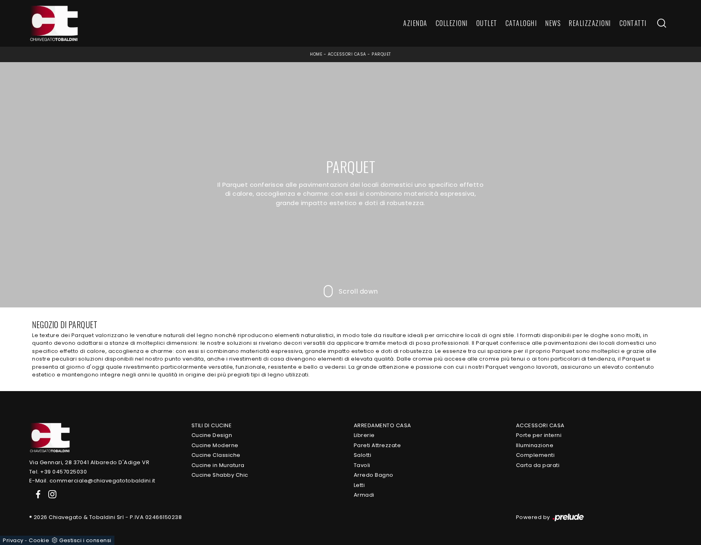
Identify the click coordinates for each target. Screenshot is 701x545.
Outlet (486, 23)
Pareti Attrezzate (377, 445)
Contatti (633, 23)
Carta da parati (538, 465)
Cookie (39, 540)
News (553, 23)
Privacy (13, 540)
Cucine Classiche (216, 455)
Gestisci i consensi (85, 540)
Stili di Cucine (211, 425)
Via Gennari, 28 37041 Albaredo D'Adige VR (89, 462)
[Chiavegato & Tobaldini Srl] (49, 437)
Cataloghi (521, 23)
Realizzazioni (590, 23)
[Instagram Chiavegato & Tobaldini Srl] (49, 494)
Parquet (381, 54)
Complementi (535, 455)
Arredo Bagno (374, 475)
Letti (359, 485)
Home (316, 54)
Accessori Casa (347, 54)
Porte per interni (539, 435)
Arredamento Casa (382, 425)
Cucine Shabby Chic (219, 475)
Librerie (364, 435)
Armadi (364, 495)
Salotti (363, 455)
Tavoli (362, 465)
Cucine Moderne (215, 445)
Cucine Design (211, 435)
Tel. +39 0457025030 (58, 472)
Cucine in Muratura (218, 465)
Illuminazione (535, 445)
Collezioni (452, 23)
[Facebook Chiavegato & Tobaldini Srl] (36, 494)
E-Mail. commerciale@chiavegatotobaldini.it (92, 480)
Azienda (415, 23)
